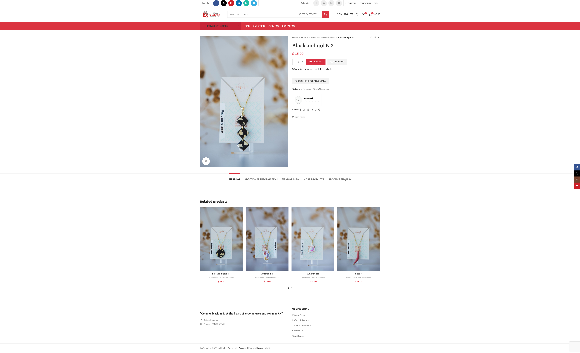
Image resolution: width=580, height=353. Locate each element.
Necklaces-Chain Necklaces (322, 37)
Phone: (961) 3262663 (214, 324)
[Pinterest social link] (231, 3)
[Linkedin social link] (239, 3)
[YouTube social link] (339, 3)
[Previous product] (371, 37)
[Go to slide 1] (288, 288)
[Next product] (378, 37)
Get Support (337, 61)
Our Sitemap (298, 336)
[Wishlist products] (358, 14)
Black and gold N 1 (221, 274)
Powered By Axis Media (259, 348)
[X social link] (224, 3)
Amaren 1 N (267, 274)
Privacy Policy (298, 315)
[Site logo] (211, 14)
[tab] (234, 178)
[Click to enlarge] (206, 161)
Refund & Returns (300, 320)
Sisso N (358, 274)
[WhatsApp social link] (246, 3)
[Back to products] (374, 37)
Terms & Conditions (301, 325)
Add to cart (315, 61)
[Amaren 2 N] (313, 239)
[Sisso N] (358, 239)
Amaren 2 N (313, 274)
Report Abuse (299, 117)
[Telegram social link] (254, 3)
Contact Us (297, 330)
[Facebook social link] (216, 3)
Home (295, 37)
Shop (303, 37)
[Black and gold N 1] (221, 239)
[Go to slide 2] (291, 288)
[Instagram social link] (331, 3)
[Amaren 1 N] (267, 239)
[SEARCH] (325, 14)
